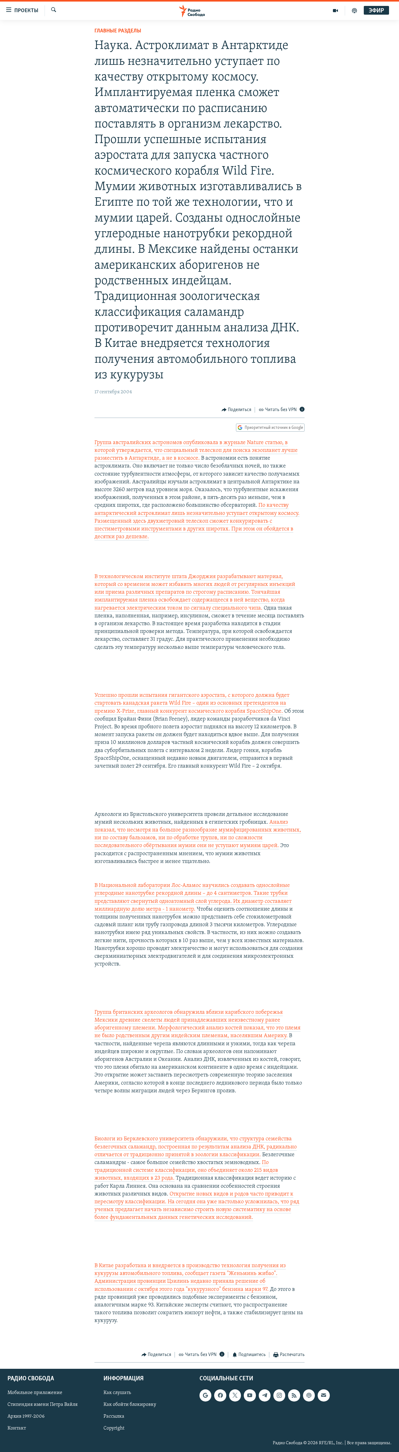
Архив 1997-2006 (26, 1416)
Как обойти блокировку (129, 1404)
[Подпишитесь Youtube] (250, 1396)
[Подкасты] (309, 1396)
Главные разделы (117, 31)
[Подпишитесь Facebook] (220, 1396)
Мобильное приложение (34, 1393)
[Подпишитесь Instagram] (279, 1396)
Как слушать (117, 1393)
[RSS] (294, 1396)
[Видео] (335, 10)
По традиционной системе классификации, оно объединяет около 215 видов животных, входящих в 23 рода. (186, 1170)
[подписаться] (323, 1396)
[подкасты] (354, 10)
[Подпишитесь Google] (205, 1396)
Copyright (113, 1428)
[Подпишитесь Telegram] (265, 1396)
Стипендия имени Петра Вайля (42, 1404)
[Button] (237, 410)
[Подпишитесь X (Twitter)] (235, 1396)
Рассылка (113, 1416)
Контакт (16, 1428)
